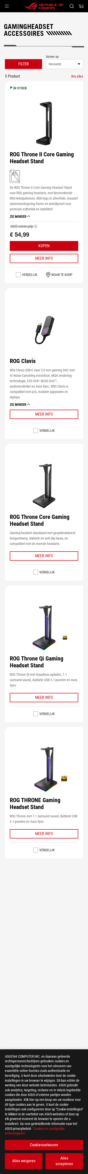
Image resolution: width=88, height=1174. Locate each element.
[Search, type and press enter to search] (71, 6)
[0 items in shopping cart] (81, 6)
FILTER (23, 64)
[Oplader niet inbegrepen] (15, 176)
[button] (7, 6)
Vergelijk (29, 275)
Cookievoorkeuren (44, 1145)
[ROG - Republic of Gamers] (44, 6)
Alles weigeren (23, 1161)
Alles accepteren (64, 1161)
